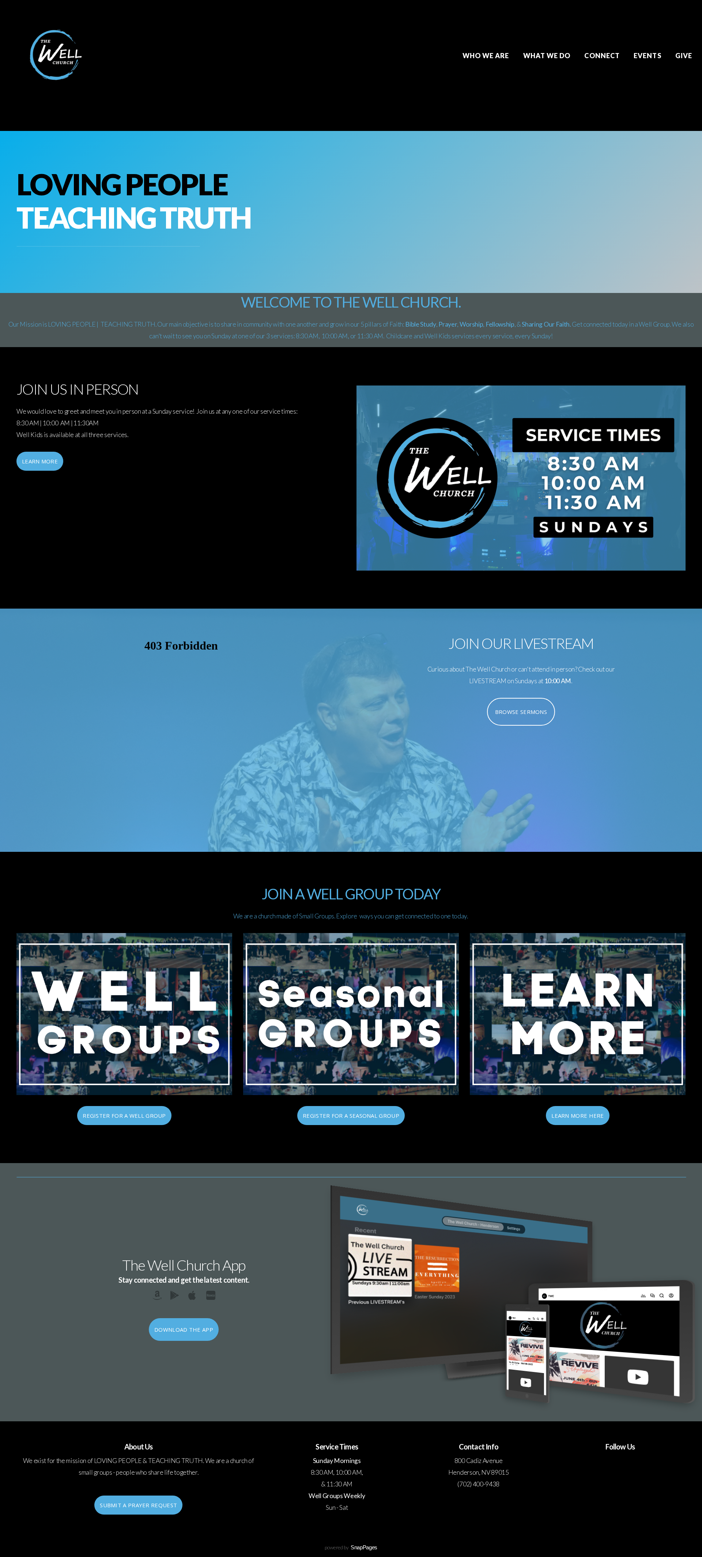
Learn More (40, 461)
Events (648, 56)
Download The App (183, 1329)
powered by (351, 1547)
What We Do (547, 56)
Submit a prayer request (138, 1505)
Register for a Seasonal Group (351, 1115)
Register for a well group (124, 1115)
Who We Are (487, 56)
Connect (602, 56)
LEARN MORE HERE (577, 1115)
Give (683, 56)
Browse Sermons (521, 711)
